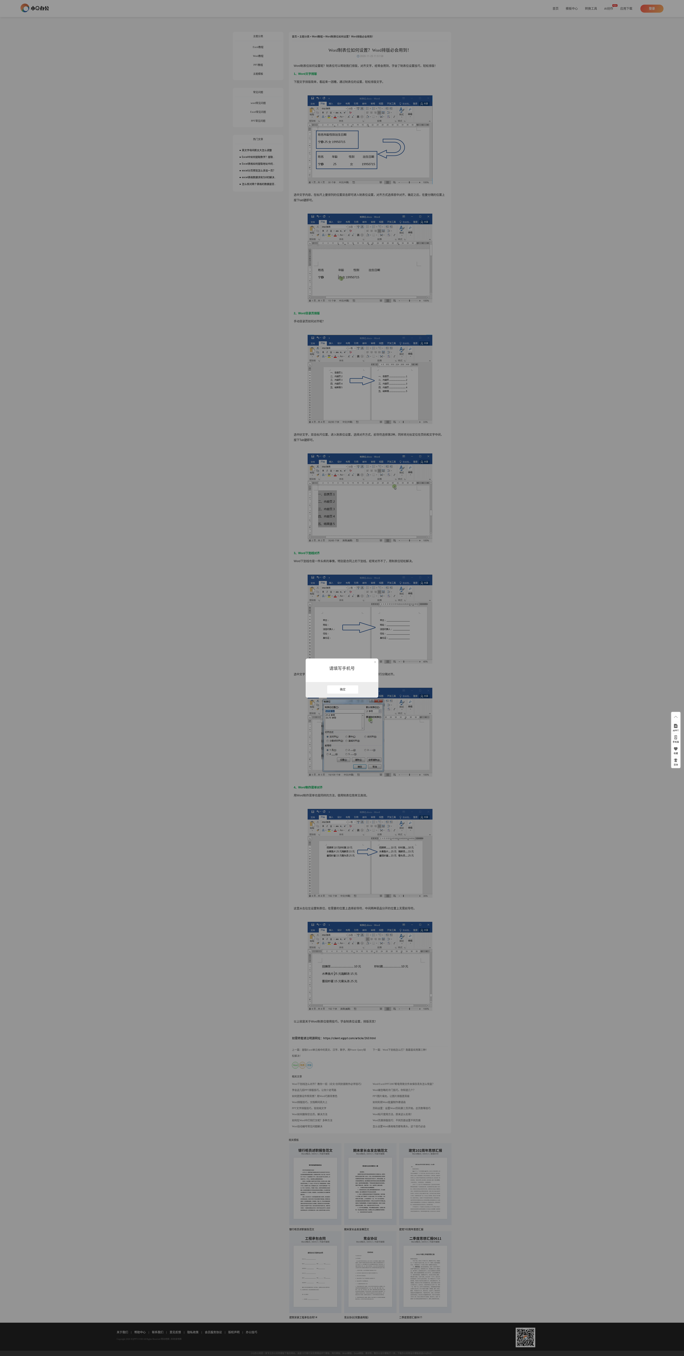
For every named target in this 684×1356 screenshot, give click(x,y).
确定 (343, 689)
